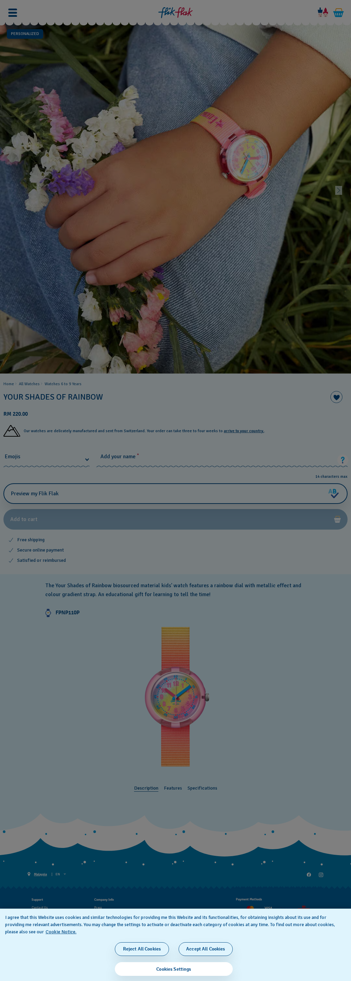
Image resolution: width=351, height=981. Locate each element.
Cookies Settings (173, 969)
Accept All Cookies (205, 949)
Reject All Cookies (142, 949)
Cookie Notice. (61, 932)
